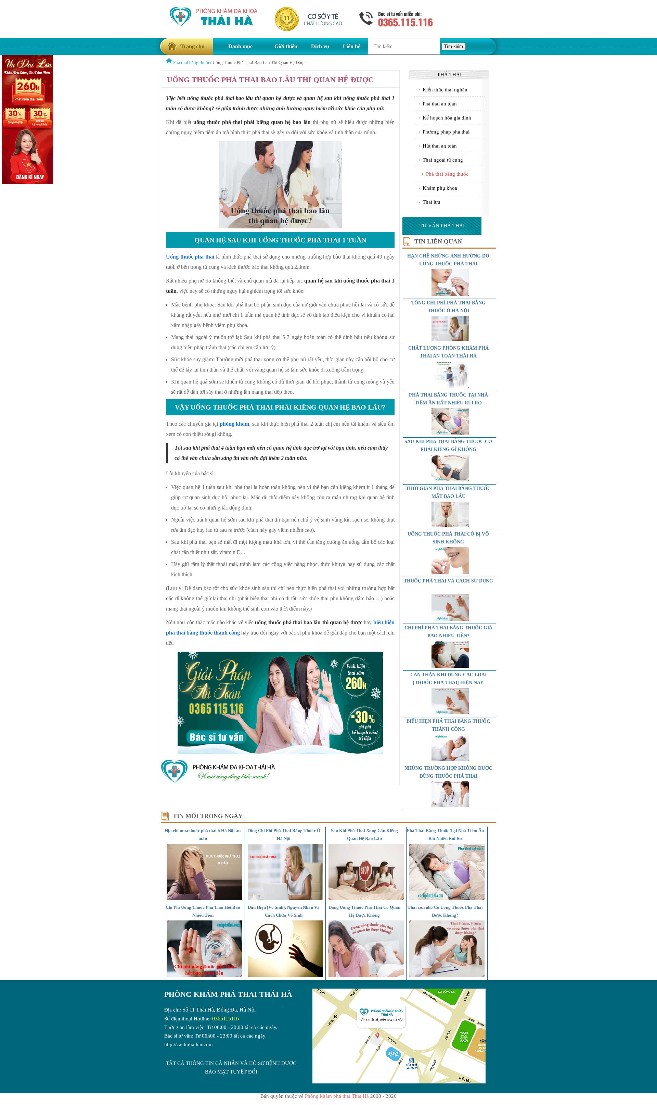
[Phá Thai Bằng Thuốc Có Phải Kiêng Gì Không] (450, 479)
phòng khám (234, 424)
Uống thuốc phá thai (190, 257)
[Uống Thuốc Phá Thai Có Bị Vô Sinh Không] (450, 572)
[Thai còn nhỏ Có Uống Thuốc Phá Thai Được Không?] (447, 975)
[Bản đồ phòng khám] (399, 1081)
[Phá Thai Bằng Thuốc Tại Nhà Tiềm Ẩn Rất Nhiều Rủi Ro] (450, 433)
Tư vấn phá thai (442, 225)
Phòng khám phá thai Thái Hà (228, 994)
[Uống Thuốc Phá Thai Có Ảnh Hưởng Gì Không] (450, 294)
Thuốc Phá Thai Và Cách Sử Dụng (448, 580)
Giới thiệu (285, 46)
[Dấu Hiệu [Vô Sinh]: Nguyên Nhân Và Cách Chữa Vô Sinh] (285, 975)
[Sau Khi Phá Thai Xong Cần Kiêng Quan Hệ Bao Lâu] (366, 898)
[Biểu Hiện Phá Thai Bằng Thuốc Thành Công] (450, 759)
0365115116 (225, 1018)
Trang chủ (192, 46)
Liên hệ (351, 46)
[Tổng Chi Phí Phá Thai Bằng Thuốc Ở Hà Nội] (285, 898)
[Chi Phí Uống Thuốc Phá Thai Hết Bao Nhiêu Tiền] (204, 975)
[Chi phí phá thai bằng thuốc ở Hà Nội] (450, 339)
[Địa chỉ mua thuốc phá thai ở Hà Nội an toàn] (204, 898)
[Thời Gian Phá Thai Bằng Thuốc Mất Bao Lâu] (450, 525)
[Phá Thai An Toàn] (169, 62)
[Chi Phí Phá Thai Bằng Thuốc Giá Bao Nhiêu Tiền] (450, 666)
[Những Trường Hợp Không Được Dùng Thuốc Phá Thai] (450, 805)
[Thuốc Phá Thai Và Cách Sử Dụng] (450, 619)
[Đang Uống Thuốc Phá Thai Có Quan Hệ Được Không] (366, 975)
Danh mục (240, 46)
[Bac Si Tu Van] (27, 182)
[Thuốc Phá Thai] (450, 712)
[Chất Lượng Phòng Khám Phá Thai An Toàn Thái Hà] (450, 386)
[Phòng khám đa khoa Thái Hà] (218, 781)
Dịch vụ (320, 46)
